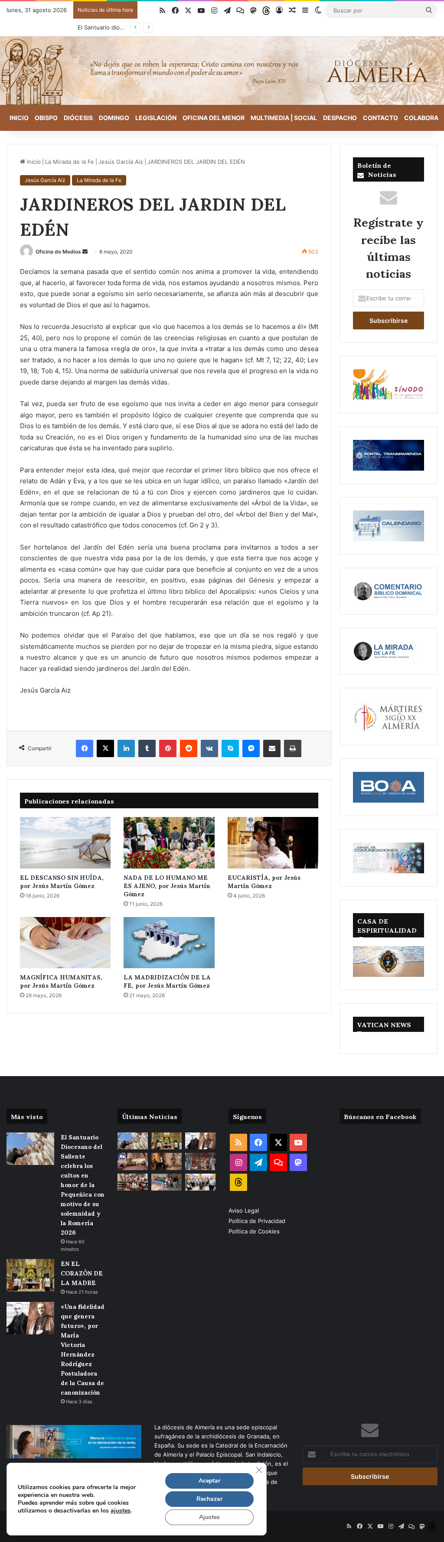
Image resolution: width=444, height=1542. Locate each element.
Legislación (155, 117)
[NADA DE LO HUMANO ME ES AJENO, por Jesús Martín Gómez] (169, 842)
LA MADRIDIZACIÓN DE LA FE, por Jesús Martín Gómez (167, 981)
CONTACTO (380, 117)
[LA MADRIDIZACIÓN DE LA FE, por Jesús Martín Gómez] (169, 942)
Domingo (114, 117)
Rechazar (209, 1499)
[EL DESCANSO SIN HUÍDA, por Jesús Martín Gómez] (65, 842)
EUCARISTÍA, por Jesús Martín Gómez (264, 881)
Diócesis (78, 117)
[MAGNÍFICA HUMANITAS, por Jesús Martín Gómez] (65, 942)
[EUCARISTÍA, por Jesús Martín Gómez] (273, 842)
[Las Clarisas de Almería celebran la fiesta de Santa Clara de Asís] (166, 1161)
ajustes (121, 1511)
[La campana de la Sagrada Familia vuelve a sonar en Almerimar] (200, 1161)
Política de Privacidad (258, 1220)
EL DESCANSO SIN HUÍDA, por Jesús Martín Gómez (62, 881)
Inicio (19, 117)
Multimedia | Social (284, 117)
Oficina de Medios (58, 251)
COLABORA (421, 117)
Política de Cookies (254, 1231)
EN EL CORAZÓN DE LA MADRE (82, 1272)
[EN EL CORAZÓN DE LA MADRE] (30, 1275)
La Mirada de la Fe (69, 161)
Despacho (340, 117)
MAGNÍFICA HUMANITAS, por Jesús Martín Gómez (61, 981)
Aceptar (209, 1481)
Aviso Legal (245, 1210)
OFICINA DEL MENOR (214, 117)
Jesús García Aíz (120, 161)
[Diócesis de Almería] (222, 70)
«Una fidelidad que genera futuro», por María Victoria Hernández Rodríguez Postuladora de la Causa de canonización (82, 1349)
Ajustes (209, 1517)
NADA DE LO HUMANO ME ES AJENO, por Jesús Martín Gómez (167, 885)
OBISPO (46, 117)
